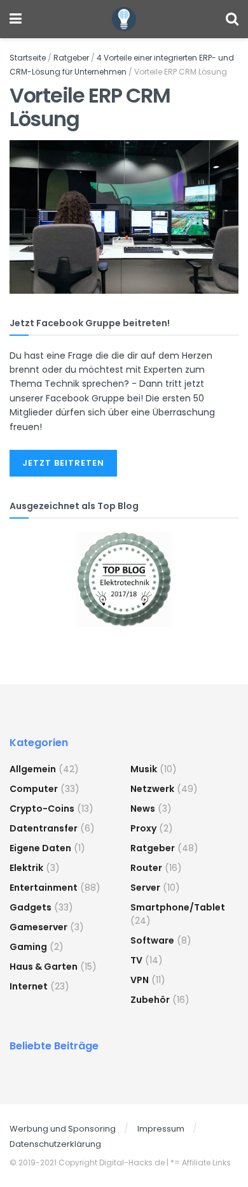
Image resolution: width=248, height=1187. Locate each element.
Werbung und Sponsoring (63, 1129)
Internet (29, 986)
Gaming (28, 946)
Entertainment (44, 887)
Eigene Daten (40, 848)
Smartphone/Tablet (177, 907)
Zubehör (150, 999)
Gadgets (31, 907)
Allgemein (33, 769)
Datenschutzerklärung (55, 1144)
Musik (143, 769)
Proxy (143, 828)
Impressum (160, 1129)
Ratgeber (71, 57)
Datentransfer (44, 828)
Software (152, 940)
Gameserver (38, 927)
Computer (34, 788)
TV (136, 960)
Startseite (28, 57)
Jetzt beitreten (63, 463)
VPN (139, 980)
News (142, 808)
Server (145, 887)
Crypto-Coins (42, 808)
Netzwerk (152, 788)
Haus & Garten (44, 966)
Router (146, 867)
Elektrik (26, 867)
